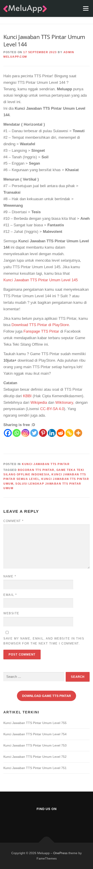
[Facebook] (8, 433)
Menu (86, 8)
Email (10, 595)
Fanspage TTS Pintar (41, 331)
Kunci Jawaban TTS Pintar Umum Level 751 (35, 768)
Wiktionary (64, 402)
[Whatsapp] (17, 433)
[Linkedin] (52, 433)
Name (9, 576)
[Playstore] (57, 821)
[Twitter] (34, 433)
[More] (78, 433)
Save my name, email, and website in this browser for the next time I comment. (43, 641)
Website (11, 613)
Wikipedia (38, 402)
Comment (13, 521)
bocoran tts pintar (36, 470)
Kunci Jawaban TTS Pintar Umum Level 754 (35, 734)
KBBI (27, 396)
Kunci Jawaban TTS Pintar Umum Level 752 (35, 756)
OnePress (60, 853)
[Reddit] (61, 433)
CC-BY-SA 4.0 (52, 409)
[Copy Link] (69, 433)
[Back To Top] (47, 843)
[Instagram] (25, 433)
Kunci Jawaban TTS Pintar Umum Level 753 (35, 745)
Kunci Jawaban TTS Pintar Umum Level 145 (40, 280)
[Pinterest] (43, 433)
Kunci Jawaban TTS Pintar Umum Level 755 (35, 723)
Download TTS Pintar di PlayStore (40, 325)
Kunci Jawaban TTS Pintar (46, 464)
